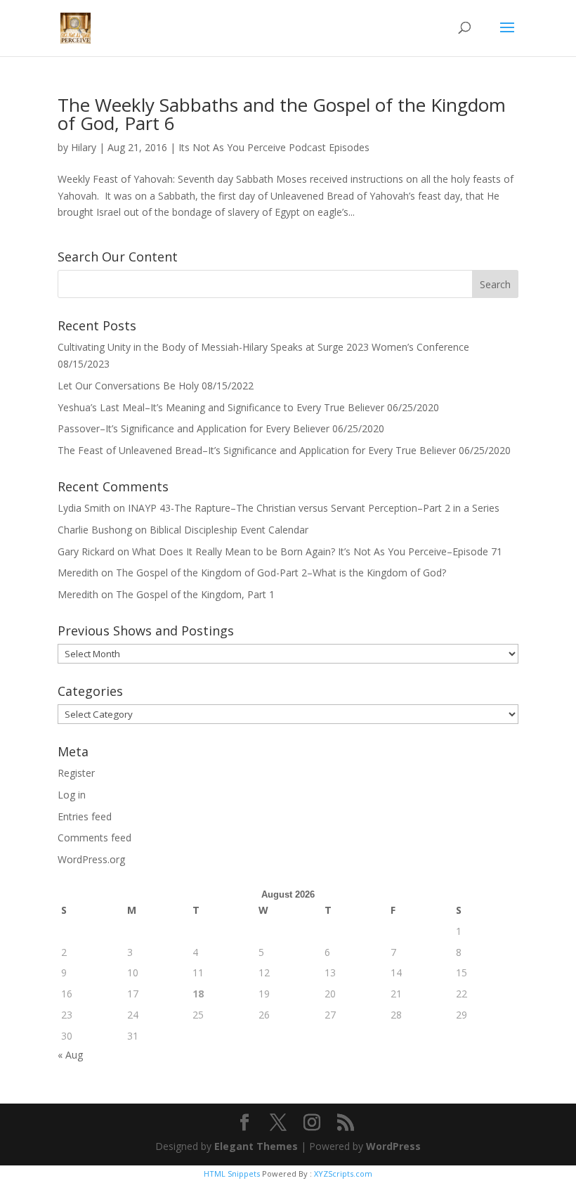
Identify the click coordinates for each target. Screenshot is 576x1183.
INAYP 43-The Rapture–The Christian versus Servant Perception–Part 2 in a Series (313, 508)
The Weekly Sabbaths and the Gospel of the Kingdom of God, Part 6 (282, 114)
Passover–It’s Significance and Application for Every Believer (193, 428)
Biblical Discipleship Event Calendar (229, 529)
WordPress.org (91, 859)
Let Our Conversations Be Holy (128, 385)
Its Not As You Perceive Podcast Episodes (273, 147)
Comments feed (94, 837)
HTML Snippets (232, 1173)
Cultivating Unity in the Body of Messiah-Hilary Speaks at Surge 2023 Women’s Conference (263, 347)
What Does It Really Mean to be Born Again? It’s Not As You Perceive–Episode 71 (317, 551)
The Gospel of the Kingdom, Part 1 (195, 594)
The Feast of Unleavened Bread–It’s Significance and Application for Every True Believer (257, 450)
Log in (72, 794)
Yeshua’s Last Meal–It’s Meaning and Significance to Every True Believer (221, 407)
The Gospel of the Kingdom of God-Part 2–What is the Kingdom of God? (281, 572)
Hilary (83, 147)
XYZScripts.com (343, 1173)
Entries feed (85, 816)
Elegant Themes (256, 1146)
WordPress (393, 1146)
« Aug (70, 1054)
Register (76, 773)
